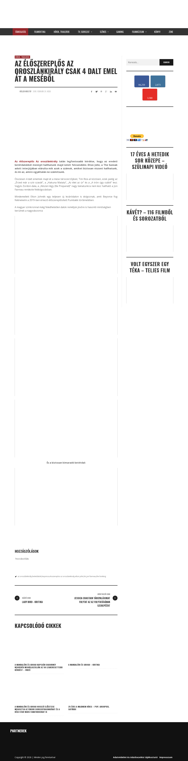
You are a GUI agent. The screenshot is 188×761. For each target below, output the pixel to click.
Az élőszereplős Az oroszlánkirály (36, 161)
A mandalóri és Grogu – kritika (84, 664)
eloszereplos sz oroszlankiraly (62, 576)
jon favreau (91, 576)
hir (85, 576)
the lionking (101, 576)
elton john (79, 576)
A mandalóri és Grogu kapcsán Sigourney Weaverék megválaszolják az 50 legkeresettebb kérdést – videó (39, 667)
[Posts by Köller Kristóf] (16, 91)
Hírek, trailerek (22, 57)
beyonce (45, 576)
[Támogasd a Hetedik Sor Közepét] (94, 44)
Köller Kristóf (25, 91)
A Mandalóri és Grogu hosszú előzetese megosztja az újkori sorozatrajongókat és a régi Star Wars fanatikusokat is (37, 709)
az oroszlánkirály (25, 576)
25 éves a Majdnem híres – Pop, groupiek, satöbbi (88, 708)
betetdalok (36, 576)
